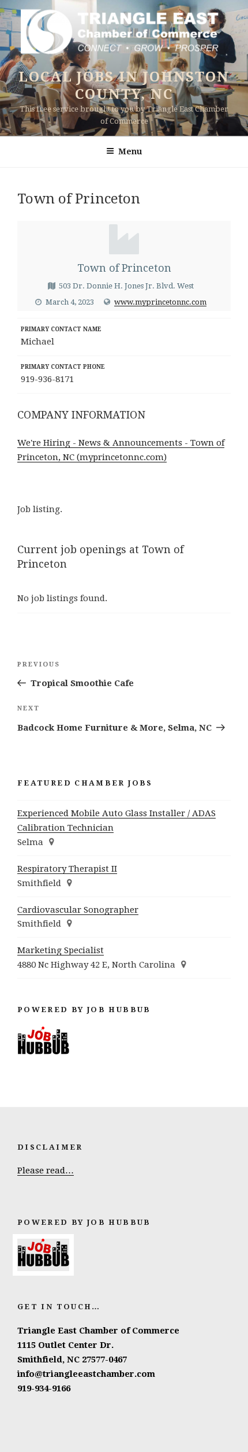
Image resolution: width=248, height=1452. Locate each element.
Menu (130, 151)
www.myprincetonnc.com (160, 302)
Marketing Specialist (60, 950)
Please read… (45, 1170)
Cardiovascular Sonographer (77, 910)
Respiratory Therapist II (67, 869)
